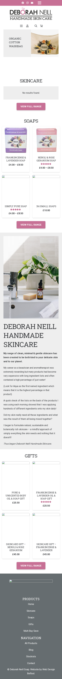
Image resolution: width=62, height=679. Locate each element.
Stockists (31, 656)
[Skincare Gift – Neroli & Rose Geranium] (16, 536)
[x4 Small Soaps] (46, 196)
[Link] (31, 13)
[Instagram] (27, 3)
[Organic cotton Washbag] (45, 43)
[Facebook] (22, 3)
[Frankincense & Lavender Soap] (16, 149)
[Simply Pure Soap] (16, 196)
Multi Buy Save (31, 631)
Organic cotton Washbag (16, 42)
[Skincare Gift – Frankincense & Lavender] (46, 536)
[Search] (36, 25)
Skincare (31, 611)
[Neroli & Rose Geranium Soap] (46, 149)
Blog (31, 650)
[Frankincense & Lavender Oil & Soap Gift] (46, 485)
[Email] (32, 3)
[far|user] (28, 25)
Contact (31, 663)
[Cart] (41, 25)
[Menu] (21, 25)
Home (31, 604)
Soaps (31, 617)
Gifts (31, 624)
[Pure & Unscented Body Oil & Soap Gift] (16, 485)
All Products (31, 643)
